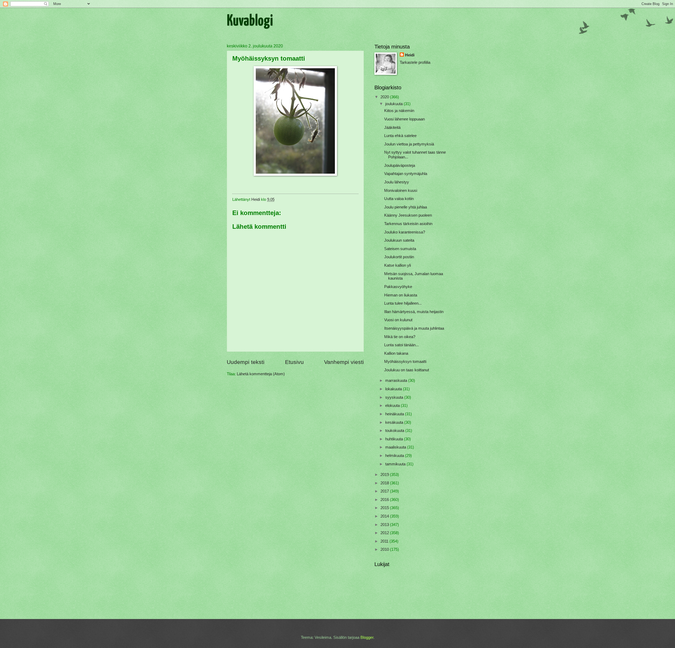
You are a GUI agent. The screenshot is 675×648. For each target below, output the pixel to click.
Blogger (366, 637)
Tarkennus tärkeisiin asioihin (408, 224)
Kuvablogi (250, 21)
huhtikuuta (394, 439)
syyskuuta (394, 397)
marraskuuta (396, 380)
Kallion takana (396, 353)
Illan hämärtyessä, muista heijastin (413, 312)
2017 (385, 491)
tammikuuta (396, 464)
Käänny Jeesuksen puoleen (408, 215)
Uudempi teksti (245, 362)
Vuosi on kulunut (398, 320)
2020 (385, 97)
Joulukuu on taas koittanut (406, 370)
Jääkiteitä (392, 127)
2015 (385, 508)
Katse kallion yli (397, 265)
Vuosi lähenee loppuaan (404, 119)
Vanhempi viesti (344, 362)
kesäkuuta (394, 422)
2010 (385, 549)
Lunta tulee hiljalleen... (403, 303)
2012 (385, 533)
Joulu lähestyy (396, 182)
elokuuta (393, 405)
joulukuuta (394, 104)
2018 (385, 483)
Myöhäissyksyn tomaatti (405, 361)
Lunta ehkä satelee (400, 136)
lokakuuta (394, 389)
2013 (385, 525)
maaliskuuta (396, 447)
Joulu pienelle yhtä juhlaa (405, 207)
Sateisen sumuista (400, 249)
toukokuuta (395, 430)
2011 (384, 541)
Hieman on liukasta (400, 295)
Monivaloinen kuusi (400, 190)
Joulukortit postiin (399, 257)
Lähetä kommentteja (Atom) (261, 374)
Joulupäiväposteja (399, 165)
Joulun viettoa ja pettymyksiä (409, 144)
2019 (385, 474)
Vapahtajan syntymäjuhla (405, 174)
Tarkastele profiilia (415, 62)
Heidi (409, 55)
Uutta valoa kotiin (399, 199)
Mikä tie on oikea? (399, 337)
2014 (385, 516)
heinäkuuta (395, 414)
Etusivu (294, 362)
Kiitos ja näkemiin (399, 111)
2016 (385, 500)
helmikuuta (395, 456)
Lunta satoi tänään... (401, 345)
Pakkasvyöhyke (398, 287)
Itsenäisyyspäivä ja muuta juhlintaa (414, 328)
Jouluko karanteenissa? (404, 232)
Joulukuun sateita (399, 240)
